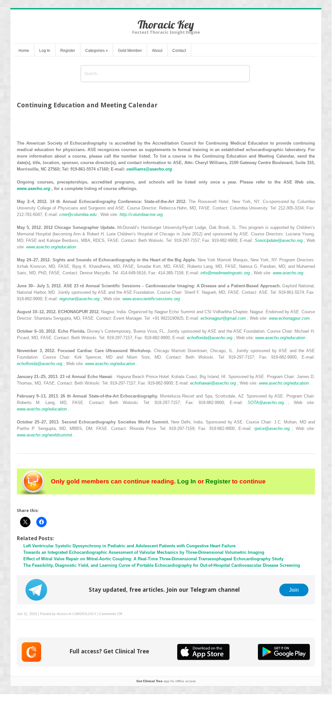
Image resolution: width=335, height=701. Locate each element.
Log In (44, 50)
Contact (179, 50)
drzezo (62, 614)
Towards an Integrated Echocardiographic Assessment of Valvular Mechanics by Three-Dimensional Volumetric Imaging (143, 552)
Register (67, 50)
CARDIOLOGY (84, 614)
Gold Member (130, 50)
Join (294, 590)
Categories (96, 50)
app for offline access (166, 681)
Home (23, 50)
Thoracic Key (166, 24)
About (157, 50)
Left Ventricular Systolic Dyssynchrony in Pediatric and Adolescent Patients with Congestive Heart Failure (129, 545)
